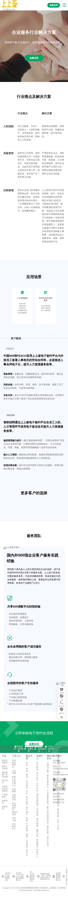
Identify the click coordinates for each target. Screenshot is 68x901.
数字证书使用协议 (48, 815)
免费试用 (34, 744)
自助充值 (5, 808)
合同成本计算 (14, 797)
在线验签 (14, 790)
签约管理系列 (5, 761)
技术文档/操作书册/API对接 (14, 809)
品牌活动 (37, 832)
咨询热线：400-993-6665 (59, 761)
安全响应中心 (14, 826)
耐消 (27, 776)
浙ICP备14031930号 (41, 890)
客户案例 (37, 766)
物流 (27, 835)
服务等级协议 (48, 781)
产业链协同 (5, 795)
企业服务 (27, 843)
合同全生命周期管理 (5, 788)
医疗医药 (27, 800)
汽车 (27, 792)
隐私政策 (48, 829)
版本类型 (5, 802)
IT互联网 (27, 827)
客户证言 (37, 776)
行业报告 (37, 812)
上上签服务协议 (48, 797)
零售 (27, 764)
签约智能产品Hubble (5, 774)
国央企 (27, 852)
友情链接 (53, 888)
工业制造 (27, 784)
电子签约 (5, 781)
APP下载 (14, 819)
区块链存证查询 (14, 763)
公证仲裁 (14, 772)
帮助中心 (37, 853)
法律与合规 (48, 767)
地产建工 (27, 811)
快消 (27, 770)
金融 (27, 819)
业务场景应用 (37, 799)
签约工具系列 (5, 767)
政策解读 (37, 843)
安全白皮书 (48, 841)
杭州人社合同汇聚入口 (14, 781)
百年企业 (37, 787)
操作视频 (37, 822)
